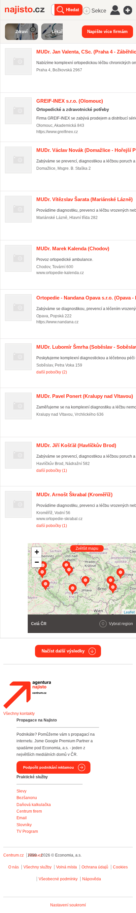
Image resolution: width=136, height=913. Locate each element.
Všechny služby (37, 867)
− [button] (37, 562)
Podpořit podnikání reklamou (48, 767)
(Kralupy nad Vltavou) (84, 396)
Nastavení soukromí (68, 905)
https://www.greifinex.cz (57, 131)
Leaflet (129, 612)
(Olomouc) (69, 101)
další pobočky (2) (51, 372)
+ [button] (37, 552)
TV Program (27, 831)
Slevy (21, 791)
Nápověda (91, 879)
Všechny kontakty (19, 713)
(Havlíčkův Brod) (76, 445)
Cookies (120, 867)
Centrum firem (29, 811)
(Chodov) (72, 248)
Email (22, 818)
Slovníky (24, 825)
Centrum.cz (13, 855)
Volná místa (66, 867)
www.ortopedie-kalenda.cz (60, 272)
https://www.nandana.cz (57, 322)
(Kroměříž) (74, 494)
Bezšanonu (27, 797)
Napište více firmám (107, 31)
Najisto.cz (28, 10)
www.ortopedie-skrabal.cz (59, 518)
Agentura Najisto (27, 695)
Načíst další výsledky (63, 651)
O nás (13, 867)
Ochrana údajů (95, 867)
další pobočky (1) (51, 470)
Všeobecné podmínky (58, 879)
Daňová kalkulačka (34, 804)
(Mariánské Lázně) (84, 199)
